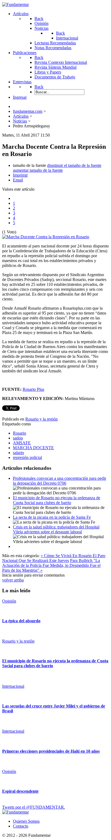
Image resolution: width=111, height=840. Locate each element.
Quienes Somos (26, 821)
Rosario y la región (41, 419)
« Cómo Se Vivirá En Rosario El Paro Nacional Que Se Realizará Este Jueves (53, 558)
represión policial (27, 457)
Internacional (13, 686)
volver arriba (13, 580)
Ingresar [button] (20, 97)
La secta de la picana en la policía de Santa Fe (52, 517)
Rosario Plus (33, 389)
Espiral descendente (20, 791)
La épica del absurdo (21, 621)
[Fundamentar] (15, 4)
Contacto (20, 826)
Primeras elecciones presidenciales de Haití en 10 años (51, 751)
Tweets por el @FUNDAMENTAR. (33, 807)
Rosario (19, 433)
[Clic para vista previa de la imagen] (45, 236)
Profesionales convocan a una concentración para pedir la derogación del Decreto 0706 (59, 480)
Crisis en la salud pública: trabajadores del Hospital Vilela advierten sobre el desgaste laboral (56, 529)
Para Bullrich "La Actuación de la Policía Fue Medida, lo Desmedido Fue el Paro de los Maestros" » (51, 565)
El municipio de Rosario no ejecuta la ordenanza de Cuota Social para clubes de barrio (56, 500)
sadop (18, 438)
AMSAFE (22, 443)
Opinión (9, 601)
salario (18, 452)
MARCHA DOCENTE (33, 447)
